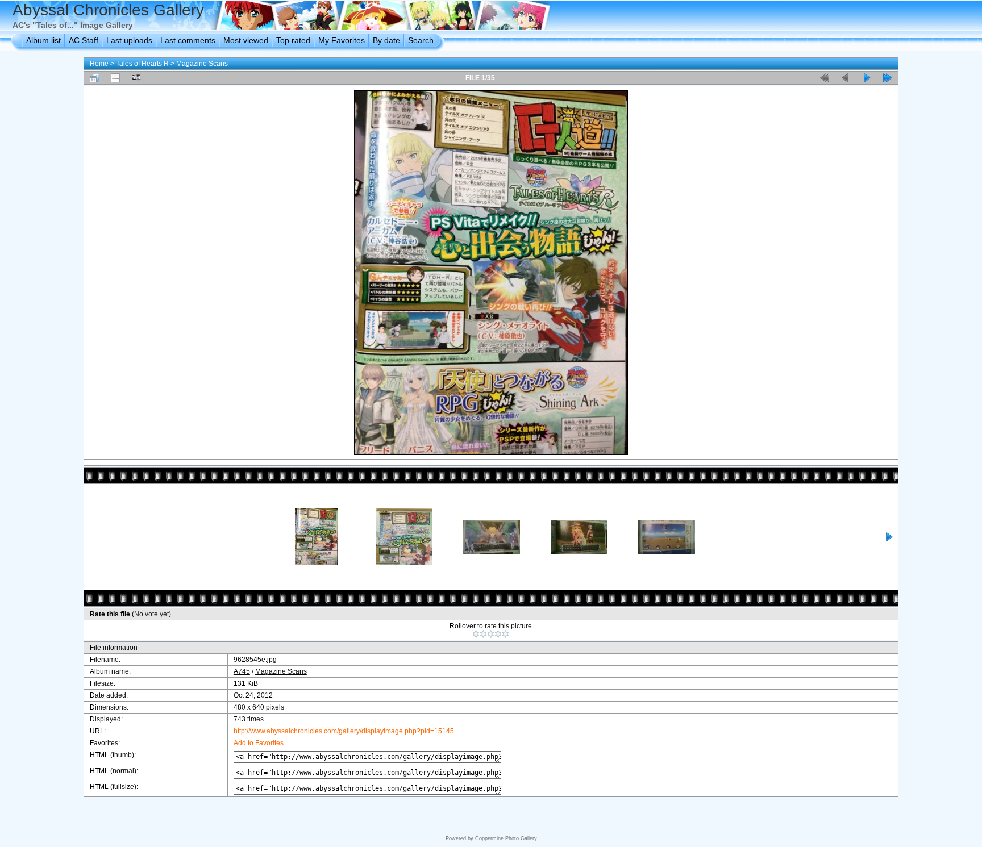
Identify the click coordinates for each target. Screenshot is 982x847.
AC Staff (83, 40)
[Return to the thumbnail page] (94, 78)
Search (421, 40)
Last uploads (129, 40)
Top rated (293, 40)
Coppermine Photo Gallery (506, 838)
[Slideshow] (136, 78)
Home (99, 64)
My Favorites (341, 40)
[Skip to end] (887, 78)
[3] (490, 634)
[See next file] (866, 78)
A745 (242, 671)
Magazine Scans (202, 64)
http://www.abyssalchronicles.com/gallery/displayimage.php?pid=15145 (344, 731)
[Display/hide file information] (115, 78)
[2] (483, 634)
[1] (476, 634)
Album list (43, 40)
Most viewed (245, 40)
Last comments (187, 40)
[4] (498, 634)
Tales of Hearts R (142, 64)
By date (386, 40)
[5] (505, 634)
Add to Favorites (259, 743)
